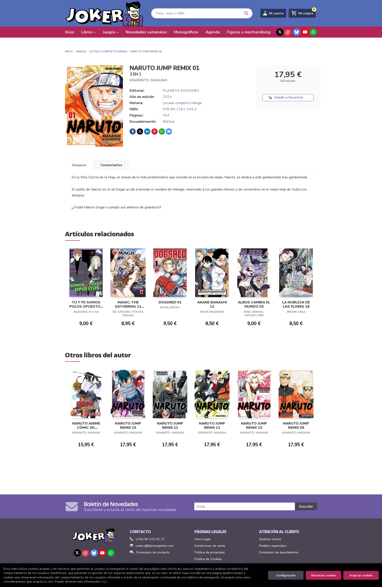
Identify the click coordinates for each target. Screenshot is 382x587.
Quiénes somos (270, 539)
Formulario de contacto (153, 552)
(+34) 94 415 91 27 (150, 539)
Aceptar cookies (361, 575)
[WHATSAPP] (313, 32)
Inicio (69, 51)
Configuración (286, 575)
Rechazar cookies (323, 575)
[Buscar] (246, 13)
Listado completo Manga (108, 51)
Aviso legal (202, 539)
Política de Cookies (208, 559)
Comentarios (111, 165)
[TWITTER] (279, 32)
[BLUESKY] (296, 32)
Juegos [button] (110, 32)
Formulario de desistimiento (278, 552)
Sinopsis (79, 165)
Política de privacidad (209, 552)
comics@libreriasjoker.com (154, 545)
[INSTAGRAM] (288, 32)
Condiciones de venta (209, 545)
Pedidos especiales (272, 545)
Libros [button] (87, 32)
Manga (81, 51)
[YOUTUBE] (305, 32)
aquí (104, 581)
